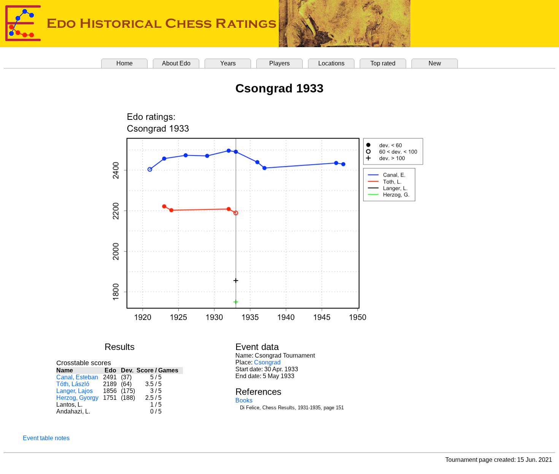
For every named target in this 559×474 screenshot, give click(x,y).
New (435, 63)
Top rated (382, 63)
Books (244, 400)
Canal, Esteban (77, 377)
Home (124, 63)
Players (279, 63)
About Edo (176, 63)
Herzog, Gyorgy (77, 397)
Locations (331, 63)
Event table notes (46, 438)
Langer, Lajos (74, 391)
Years (228, 63)
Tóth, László (72, 384)
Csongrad (267, 362)
